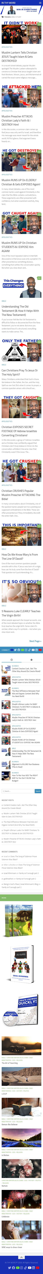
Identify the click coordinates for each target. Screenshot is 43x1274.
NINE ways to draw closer (12, 1247)
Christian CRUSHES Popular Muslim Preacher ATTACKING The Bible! (21, 495)
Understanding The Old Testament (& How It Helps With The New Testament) (20, 310)
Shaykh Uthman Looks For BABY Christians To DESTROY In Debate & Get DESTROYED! (26, 707)
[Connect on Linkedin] (36, 650)
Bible (4, 301)
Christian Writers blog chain (17, 1057)
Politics (26, 1091)
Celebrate (5, 1216)
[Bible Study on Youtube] (11, 650)
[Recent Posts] (12, 659)
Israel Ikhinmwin (10, 873)
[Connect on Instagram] (26, 650)
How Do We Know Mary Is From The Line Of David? (20, 556)
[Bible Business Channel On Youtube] (22, 650)
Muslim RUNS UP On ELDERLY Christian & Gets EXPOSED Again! (21, 182)
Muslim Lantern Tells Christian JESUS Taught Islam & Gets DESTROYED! (19, 56)
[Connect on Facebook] (19, 650)
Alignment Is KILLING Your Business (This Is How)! (25, 765)
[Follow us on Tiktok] (29, 650)
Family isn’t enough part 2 (29, 873)
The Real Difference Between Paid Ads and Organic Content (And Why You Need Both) (26, 693)
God (13, 1060)
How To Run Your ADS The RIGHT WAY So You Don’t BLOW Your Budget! (25, 778)
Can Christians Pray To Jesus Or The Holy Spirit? (20, 372)
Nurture (4, 1185)
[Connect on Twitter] (15, 650)
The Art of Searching (10, 1063)
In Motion (5, 1155)
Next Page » (35, 641)
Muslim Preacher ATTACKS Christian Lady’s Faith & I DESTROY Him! (17, 120)
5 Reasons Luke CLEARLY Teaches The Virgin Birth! (21, 613)
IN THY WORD (8, 3)
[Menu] (40, 3)
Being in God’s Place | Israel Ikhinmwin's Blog (21, 884)
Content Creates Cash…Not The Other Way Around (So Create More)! (26, 670)
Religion (19, 1060)
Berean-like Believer (10, 1124)
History (19, 1091)
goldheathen (8, 878)
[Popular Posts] (31, 659)
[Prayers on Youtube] (33, 650)
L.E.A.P (4, 1093)
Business (15, 666)
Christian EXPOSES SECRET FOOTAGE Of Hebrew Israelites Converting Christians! (19, 431)
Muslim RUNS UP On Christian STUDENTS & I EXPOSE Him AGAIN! (19, 247)
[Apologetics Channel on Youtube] (40, 650)
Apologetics (7, 47)
